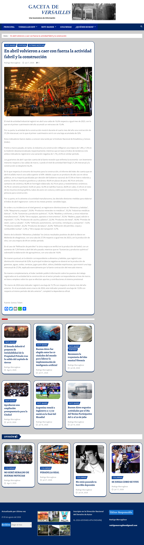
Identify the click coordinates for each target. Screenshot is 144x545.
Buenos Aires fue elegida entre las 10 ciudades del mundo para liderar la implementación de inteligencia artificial (46, 357)
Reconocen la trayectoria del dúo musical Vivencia (77, 357)
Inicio (5, 36)
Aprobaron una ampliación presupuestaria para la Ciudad (15, 409)
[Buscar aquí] (141, 26)
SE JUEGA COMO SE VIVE (125, 482)
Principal (9, 26)
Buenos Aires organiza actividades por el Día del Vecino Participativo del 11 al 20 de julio (80, 412)
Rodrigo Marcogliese (12, 63)
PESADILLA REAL (49, 472)
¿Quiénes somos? (85, 26)
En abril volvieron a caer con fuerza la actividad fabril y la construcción (38, 36)
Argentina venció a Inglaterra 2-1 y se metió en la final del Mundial (46, 412)
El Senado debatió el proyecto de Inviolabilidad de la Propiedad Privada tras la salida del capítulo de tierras (16, 354)
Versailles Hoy (27, 26)
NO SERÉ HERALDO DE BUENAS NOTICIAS (16, 474)
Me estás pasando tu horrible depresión (86, 483)
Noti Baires (47, 26)
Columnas (66, 26)
